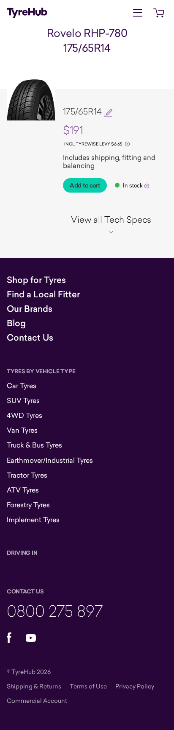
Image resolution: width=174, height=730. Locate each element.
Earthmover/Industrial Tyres (50, 460)
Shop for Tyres (36, 280)
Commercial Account (37, 700)
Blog (16, 323)
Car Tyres (21, 385)
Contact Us (30, 338)
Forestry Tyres (28, 504)
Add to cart (85, 185)
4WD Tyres (24, 415)
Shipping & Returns (34, 686)
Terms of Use (88, 686)
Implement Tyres (33, 519)
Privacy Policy (134, 686)
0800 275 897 (55, 611)
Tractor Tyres (27, 475)
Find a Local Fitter (43, 294)
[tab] (110, 224)
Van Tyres (22, 430)
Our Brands (29, 309)
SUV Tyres (23, 400)
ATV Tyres (23, 490)
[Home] (27, 12)
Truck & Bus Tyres (34, 445)
